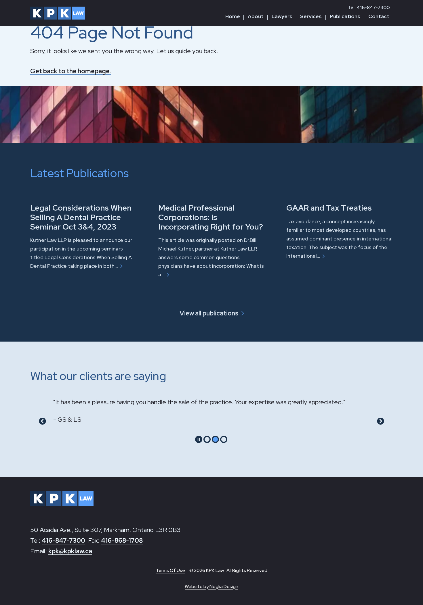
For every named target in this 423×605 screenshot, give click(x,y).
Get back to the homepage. (70, 71)
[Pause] (198, 439)
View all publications (209, 313)
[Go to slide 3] (223, 439)
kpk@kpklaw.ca (70, 551)
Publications (345, 16)
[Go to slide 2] (215, 439)
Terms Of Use (170, 570)
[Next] (380, 421)
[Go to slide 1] (207, 439)
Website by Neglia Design (211, 586)
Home (232, 16)
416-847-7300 (63, 540)
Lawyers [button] (282, 16)
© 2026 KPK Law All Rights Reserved (228, 570)
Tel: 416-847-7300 (369, 8)
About (256, 16)
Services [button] (311, 16)
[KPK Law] (57, 13)
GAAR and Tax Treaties (329, 208)
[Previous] (42, 421)
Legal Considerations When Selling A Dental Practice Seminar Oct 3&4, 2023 (81, 217)
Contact (378, 16)
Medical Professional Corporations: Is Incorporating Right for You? (210, 217)
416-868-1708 (122, 540)
